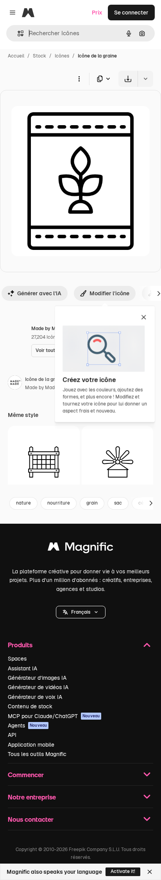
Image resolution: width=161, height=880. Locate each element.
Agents (27, 725)
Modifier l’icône (109, 293)
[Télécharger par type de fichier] (104, 79)
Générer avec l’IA (39, 293)
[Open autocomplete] (17, 33)
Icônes (62, 56)
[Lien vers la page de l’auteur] (15, 383)
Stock (39, 56)
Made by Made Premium (52, 387)
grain (92, 503)
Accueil (16, 56)
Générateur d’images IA (37, 677)
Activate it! (123, 871)
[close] (143, 317)
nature (23, 503)
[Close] (149, 871)
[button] (81, 612)
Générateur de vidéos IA (38, 687)
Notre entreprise (32, 797)
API (12, 734)
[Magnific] (80, 548)
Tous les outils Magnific (37, 754)
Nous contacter (31, 819)
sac (118, 503)
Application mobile (31, 744)
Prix (97, 12)
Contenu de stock (30, 706)
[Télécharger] (128, 79)
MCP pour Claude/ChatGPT (54, 716)
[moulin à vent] (118, 462)
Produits (20, 645)
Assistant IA (22, 668)
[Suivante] (151, 503)
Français (80, 612)
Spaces (17, 658)
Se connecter (131, 12)
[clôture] (44, 462)
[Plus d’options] (79, 78)
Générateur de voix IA (35, 696)
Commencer (26, 774)
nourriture (58, 503)
